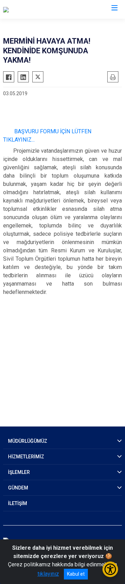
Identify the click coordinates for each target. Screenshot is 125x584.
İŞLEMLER (19, 472)
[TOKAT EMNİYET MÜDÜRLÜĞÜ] (40, 9)
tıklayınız (48, 573)
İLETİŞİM (17, 503)
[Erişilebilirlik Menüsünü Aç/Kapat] (110, 569)
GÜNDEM (18, 488)
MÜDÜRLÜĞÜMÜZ (27, 441)
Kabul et (76, 574)
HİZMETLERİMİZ (26, 456)
